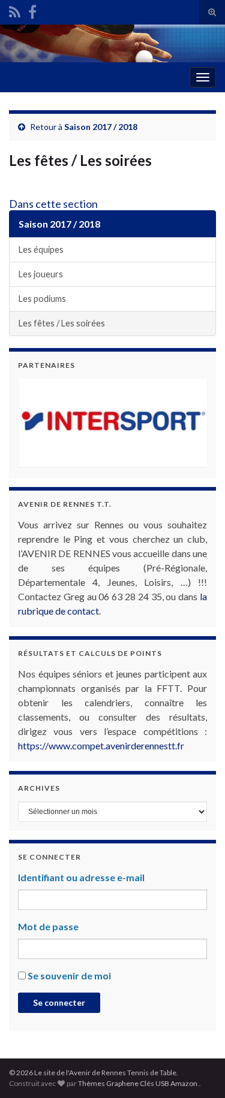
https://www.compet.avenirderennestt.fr (101, 745)
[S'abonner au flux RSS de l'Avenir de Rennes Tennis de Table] (14, 10)
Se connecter (59, 1002)
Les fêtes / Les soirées (62, 323)
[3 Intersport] (112, 423)
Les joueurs (41, 274)
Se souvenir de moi (69, 975)
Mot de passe (48, 926)
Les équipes (41, 249)
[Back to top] (198, 1071)
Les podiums (42, 299)
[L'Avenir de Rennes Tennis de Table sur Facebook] (32, 10)
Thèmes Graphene (108, 1083)
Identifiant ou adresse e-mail (81, 877)
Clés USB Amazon (168, 1083)
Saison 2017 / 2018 (100, 127)
